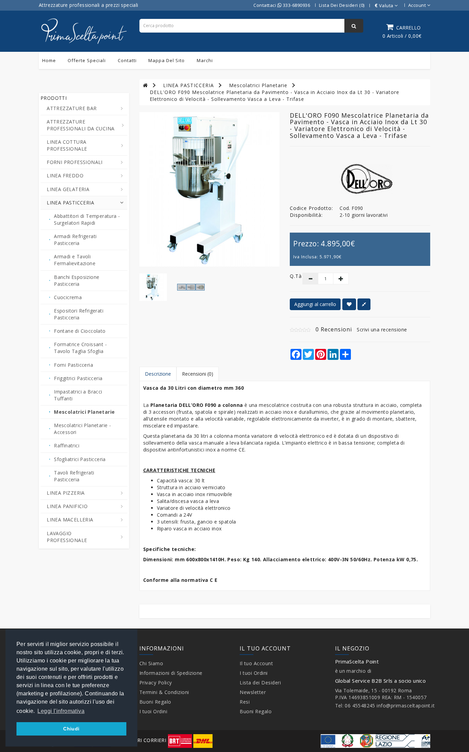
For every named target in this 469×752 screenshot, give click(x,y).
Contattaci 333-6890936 (281, 5)
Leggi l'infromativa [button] (60, 711)
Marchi (205, 60)
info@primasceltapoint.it (406, 705)
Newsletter (253, 692)
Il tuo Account (256, 663)
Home (49, 60)
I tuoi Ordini (153, 711)
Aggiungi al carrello (315, 304)
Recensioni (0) (197, 374)
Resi (245, 701)
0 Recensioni (334, 329)
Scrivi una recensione (382, 329)
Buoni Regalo (155, 701)
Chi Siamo (151, 663)
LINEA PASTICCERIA (188, 85)
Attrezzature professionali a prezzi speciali (88, 5)
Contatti (127, 60)
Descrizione (158, 374)
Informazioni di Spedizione (171, 673)
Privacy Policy (155, 682)
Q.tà (291, 276)
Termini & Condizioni (164, 692)
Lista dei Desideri (260, 682)
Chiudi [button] (71, 728)
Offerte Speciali (87, 60)
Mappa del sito (166, 60)
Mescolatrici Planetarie (258, 85)
